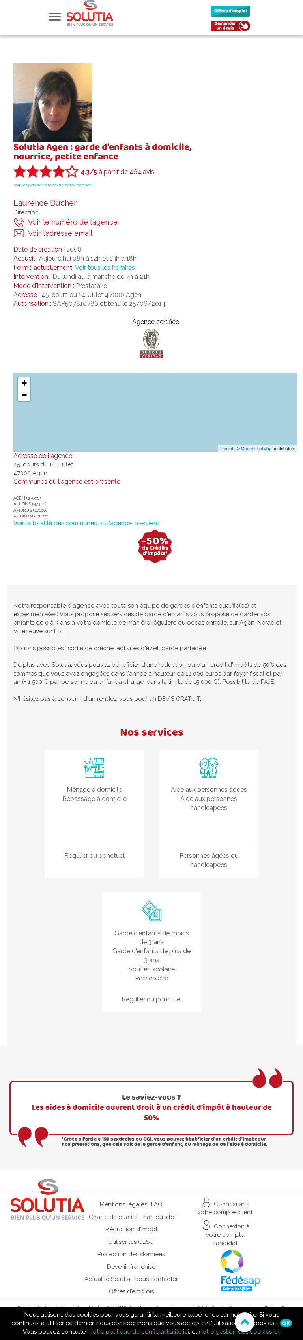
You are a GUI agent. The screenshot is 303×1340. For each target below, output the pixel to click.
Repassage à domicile (94, 798)
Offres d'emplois (131, 1291)
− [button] (24, 395)
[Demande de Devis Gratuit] (232, 28)
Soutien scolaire (152, 969)
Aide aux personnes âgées (209, 789)
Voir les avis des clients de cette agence (52, 185)
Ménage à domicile (94, 789)
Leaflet (226, 448)
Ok (286, 1323)
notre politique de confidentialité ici (139, 1331)
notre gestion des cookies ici (239, 1331)
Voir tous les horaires (105, 267)
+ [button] (24, 383)
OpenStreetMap (256, 448)
